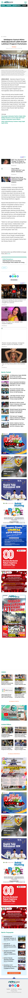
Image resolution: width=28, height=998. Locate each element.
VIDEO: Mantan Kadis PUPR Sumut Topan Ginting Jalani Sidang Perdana (19, 696)
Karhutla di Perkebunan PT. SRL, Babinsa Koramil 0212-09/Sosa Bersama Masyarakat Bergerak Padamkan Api (10, 945)
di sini (8, 253)
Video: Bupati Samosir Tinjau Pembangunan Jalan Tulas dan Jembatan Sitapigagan (7, 696)
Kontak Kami (14, 989)
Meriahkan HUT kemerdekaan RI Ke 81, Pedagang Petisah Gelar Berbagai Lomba (10, 966)
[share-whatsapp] (15, 276)
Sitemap (20, 989)
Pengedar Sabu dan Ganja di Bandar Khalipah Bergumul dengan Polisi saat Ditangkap (20, 748)
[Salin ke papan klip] (18, 276)
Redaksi (8, 989)
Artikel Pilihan (6, 724)
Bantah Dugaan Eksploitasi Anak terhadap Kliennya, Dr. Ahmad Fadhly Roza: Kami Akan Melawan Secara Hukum (7, 683)
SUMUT (4, 267)
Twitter (16, 987)
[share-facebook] (10, 276)
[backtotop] (14, 979)
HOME (3, 5)
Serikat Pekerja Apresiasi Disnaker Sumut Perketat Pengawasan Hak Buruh (9, 959)
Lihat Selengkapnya (13, 973)
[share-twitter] (13, 276)
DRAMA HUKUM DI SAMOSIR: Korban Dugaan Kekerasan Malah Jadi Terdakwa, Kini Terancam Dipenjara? (20, 683)
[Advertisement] (14, 22)
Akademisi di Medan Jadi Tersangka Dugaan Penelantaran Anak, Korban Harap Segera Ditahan (10, 952)
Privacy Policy (14, 990)
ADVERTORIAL (17, 5)
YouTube (19, 987)
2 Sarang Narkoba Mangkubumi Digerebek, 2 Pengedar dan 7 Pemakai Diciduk (7, 735)
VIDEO (3, 672)
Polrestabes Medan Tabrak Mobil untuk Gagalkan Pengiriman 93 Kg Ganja (7, 748)
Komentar (14, 279)
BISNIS (24, 5)
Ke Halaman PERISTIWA (13, 753)
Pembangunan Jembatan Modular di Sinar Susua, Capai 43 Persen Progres (10, 938)
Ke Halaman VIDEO (13, 701)
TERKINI (8, 5)
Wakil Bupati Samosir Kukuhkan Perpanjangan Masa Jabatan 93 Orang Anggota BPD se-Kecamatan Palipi (13, 261)
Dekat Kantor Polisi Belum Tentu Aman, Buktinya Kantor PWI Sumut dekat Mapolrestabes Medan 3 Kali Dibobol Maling (21, 735)
